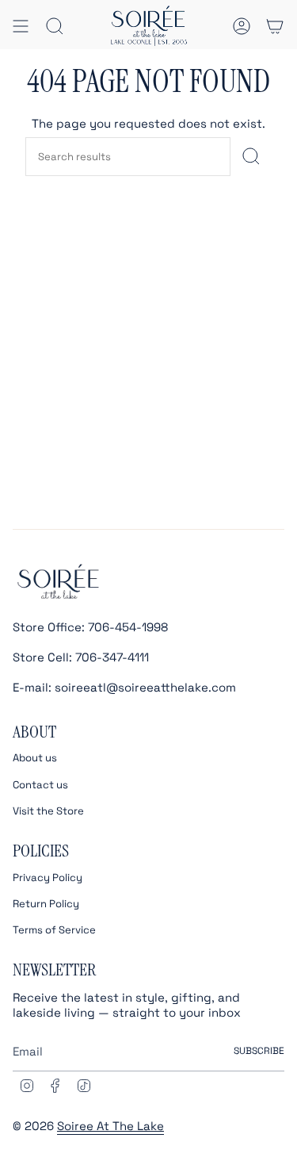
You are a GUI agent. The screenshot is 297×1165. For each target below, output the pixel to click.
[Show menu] (20, 26)
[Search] (251, 156)
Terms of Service (54, 930)
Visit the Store (48, 811)
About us (35, 758)
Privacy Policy (47, 877)
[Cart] (274, 26)
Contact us (40, 784)
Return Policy (46, 903)
